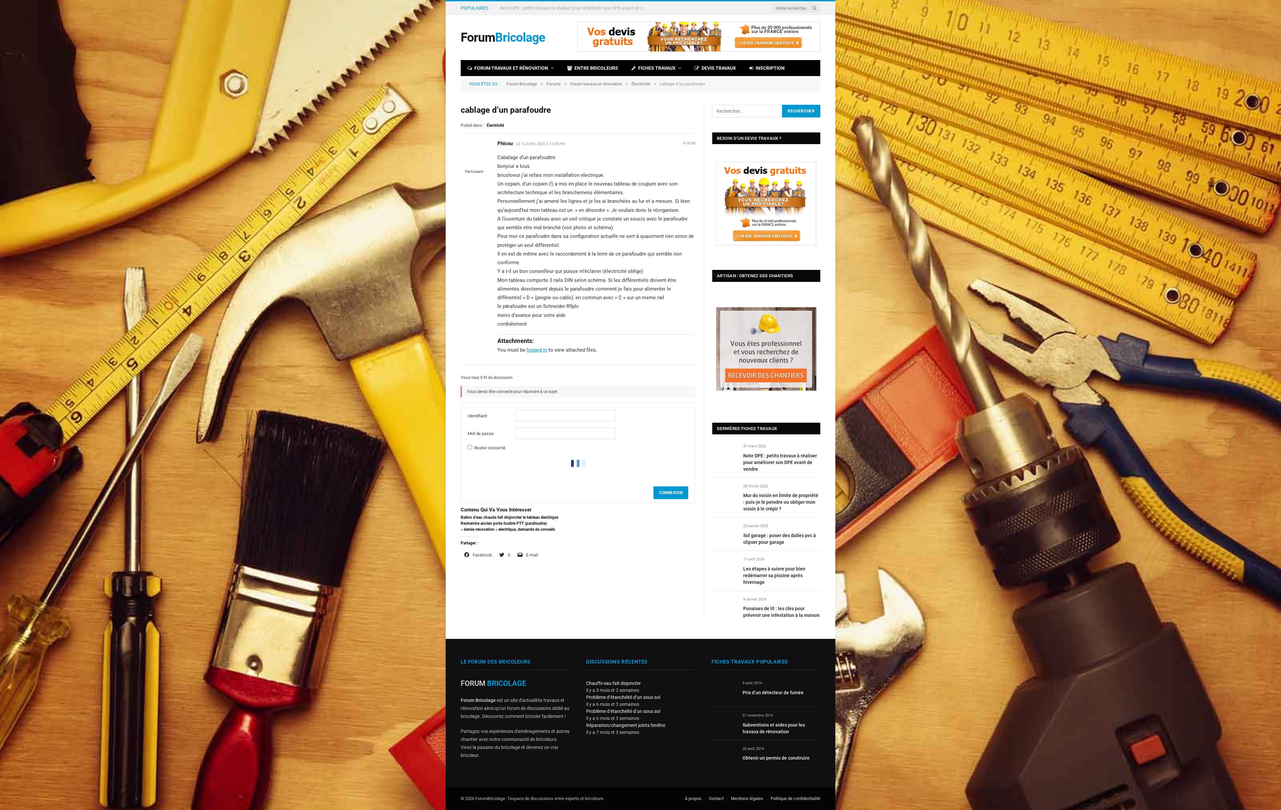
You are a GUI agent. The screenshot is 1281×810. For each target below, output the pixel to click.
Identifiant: (478, 415)
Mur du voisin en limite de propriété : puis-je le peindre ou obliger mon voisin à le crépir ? (575, 8)
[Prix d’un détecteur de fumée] (724, 691)
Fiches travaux (657, 68)
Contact (716, 798)
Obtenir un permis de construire (776, 758)
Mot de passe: (481, 433)
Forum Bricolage (521, 83)
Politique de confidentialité (795, 798)
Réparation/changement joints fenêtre (625, 725)
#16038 (689, 143)
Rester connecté (489, 447)
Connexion (671, 492)
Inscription (770, 68)
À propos (693, 798)
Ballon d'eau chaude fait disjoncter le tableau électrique (509, 517)
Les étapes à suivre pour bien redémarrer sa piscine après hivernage (774, 575)
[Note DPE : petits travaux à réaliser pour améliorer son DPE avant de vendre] (724, 454)
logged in (537, 350)
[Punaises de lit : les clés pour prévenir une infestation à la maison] (724, 607)
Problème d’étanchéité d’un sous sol (623, 697)
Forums (553, 83)
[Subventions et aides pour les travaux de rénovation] (724, 723)
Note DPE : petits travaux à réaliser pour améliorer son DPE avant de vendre (780, 462)
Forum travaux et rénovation (511, 68)
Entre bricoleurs (596, 68)
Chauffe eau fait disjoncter (613, 683)
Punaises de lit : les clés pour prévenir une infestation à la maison (781, 612)
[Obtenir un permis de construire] (724, 756)
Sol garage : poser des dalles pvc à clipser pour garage (779, 539)
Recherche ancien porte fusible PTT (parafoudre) (504, 523)
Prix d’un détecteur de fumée (773, 692)
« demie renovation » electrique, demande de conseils (508, 529)
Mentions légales (747, 798)
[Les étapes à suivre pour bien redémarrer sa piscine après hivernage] (724, 567)
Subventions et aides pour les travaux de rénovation (774, 728)
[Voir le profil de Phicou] (474, 165)
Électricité (640, 83)
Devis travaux (719, 68)
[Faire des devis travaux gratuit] (698, 50)
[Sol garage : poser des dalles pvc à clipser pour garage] (724, 533)
